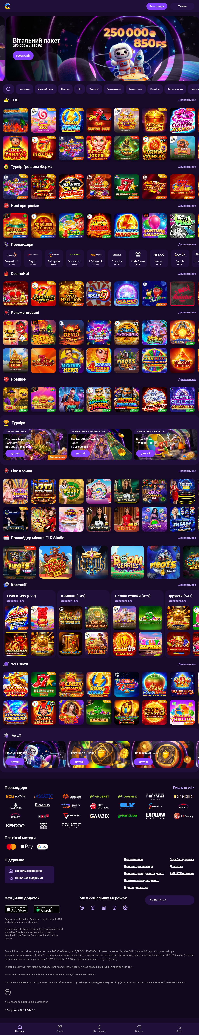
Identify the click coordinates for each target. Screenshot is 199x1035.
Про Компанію (133, 859)
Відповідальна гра (136, 887)
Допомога (176, 866)
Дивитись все (15, 600)
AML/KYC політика (182, 873)
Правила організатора (138, 866)
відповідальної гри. (122, 967)
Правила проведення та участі (144, 873)
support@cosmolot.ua (29, 870)
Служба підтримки (182, 859)
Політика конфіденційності (141, 880)
